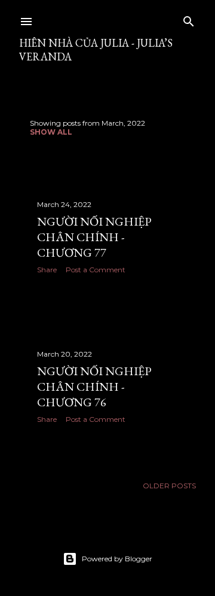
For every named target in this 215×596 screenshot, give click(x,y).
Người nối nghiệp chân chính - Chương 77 (94, 237)
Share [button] (47, 269)
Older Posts (169, 485)
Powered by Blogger (117, 558)
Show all (51, 131)
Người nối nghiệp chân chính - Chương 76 (94, 386)
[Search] (189, 19)
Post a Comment (95, 269)
